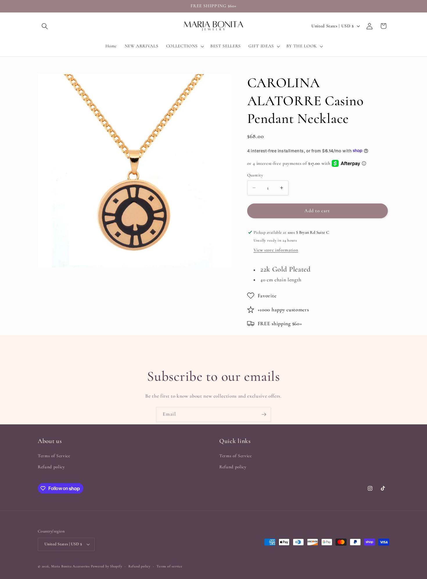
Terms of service (169, 566)
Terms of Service (54, 455)
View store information (276, 250)
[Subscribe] (264, 414)
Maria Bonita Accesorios (71, 566)
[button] (45, 26)
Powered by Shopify (106, 566)
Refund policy (51, 466)
